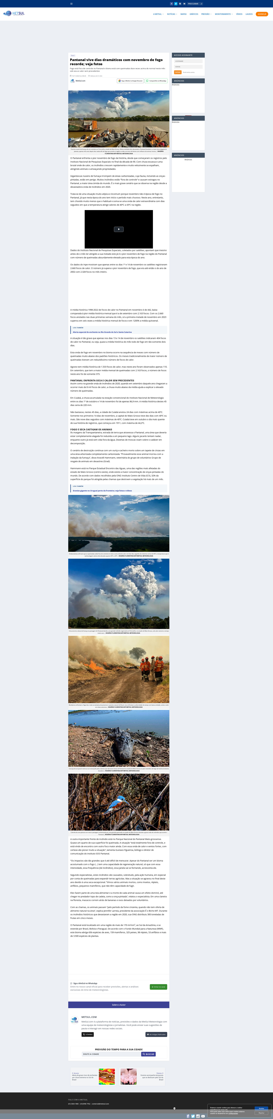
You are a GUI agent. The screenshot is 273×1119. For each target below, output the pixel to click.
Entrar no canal (159, 987)
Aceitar (261, 1108)
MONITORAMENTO (223, 14)
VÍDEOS (239, 14)
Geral (72, 55)
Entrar (177, 72)
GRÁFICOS (194, 14)
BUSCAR (150, 1054)
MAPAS (184, 14)
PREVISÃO (205, 14)
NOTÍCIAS (171, 14)
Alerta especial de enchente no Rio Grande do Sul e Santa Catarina (102, 332)
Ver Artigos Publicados (158, 1034)
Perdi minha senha (189, 72)
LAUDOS (249, 14)
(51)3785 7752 (85, 1104)
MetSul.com (80, 81)
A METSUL (157, 14)
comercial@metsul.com (100, 1104)
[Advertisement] (136, 1114)
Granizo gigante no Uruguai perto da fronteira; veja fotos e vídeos (102, 490)
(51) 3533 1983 (73, 1104)
